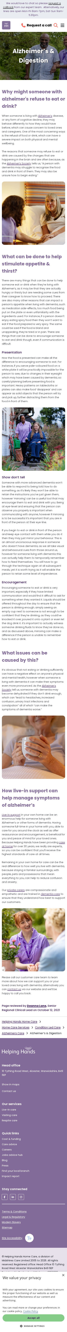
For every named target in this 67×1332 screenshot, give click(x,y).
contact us (14, 989)
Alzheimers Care (13, 1033)
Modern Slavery (11, 1222)
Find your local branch (15, 1171)
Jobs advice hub (12, 1155)
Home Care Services (15, 1027)
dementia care (50, 894)
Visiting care (9, 1115)
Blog (4, 1160)
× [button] (63, 1275)
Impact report (10, 1176)
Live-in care (9, 1109)
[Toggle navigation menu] (62, 25)
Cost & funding (11, 1139)
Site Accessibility (12, 1238)
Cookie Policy (30, 1311)
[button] (33, 1326)
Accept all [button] (33, 1317)
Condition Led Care (48, 1027)
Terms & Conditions (14, 1211)
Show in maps (10, 1084)
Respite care (9, 1120)
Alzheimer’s (45, 116)
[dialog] (33, 1302)
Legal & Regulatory (13, 1217)
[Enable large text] (29, 1238)
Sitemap (7, 1227)
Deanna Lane (36, 1006)
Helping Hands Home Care (19, 1022)
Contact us (9, 1091)
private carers (16, 890)
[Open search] (55, 25)
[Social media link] (4, 1197)
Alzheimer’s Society (19, 163)
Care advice (9, 1144)
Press (5, 1165)
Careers (7, 1149)
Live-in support (11, 814)
